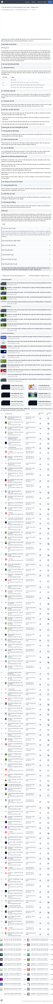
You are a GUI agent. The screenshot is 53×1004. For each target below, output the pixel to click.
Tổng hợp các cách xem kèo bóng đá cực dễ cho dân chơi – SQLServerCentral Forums (13, 275)
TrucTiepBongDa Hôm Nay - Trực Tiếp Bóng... (15, 532)
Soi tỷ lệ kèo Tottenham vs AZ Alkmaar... (14, 703)
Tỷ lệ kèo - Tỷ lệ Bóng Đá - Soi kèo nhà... (15, 879)
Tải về (50, 2)
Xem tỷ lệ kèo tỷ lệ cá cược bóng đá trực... (15, 538)
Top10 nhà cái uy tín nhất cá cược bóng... (15, 522)
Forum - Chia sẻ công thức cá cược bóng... (14, 564)
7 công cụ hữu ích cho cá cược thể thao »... (15, 656)
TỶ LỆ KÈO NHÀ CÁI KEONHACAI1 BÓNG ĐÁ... (15, 468)
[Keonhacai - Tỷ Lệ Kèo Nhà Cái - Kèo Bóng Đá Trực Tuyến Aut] (3, 288)
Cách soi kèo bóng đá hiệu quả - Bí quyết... (15, 608)
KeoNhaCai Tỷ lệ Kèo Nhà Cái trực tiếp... (16, 548)
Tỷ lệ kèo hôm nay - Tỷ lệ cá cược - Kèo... (15, 780)
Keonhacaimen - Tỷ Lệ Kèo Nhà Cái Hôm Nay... (15, 603)
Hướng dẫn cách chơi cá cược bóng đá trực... (14, 635)
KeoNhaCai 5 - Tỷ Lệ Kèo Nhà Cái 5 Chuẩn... (15, 575)
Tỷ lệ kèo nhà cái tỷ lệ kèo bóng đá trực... (15, 645)
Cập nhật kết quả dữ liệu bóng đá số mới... (15, 759)
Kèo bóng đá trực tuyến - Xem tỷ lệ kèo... (15, 724)
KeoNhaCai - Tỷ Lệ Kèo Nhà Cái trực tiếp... (15, 719)
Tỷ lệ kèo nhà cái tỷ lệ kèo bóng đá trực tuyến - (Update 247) (24, 269)
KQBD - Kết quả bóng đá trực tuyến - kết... (14, 492)
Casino (33, 2)
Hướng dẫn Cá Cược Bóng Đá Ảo (15, 518)
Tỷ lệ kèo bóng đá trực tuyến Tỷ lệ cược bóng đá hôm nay (39, 275)
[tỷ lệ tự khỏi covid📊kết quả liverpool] (3, 283)
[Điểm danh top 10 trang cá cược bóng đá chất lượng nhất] (3, 342)
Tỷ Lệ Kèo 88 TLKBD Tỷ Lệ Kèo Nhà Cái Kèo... (14, 673)
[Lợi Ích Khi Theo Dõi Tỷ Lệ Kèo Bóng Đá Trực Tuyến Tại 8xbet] (3, 380)
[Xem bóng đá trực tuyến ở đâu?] (3, 356)
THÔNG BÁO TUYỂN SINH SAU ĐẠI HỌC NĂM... (16, 497)
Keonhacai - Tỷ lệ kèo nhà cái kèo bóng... (15, 422)
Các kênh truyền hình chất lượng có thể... (15, 580)
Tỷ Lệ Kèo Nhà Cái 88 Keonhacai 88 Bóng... (15, 749)
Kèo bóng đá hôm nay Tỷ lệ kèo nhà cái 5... (15, 485)
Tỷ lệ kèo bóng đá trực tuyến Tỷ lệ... (15, 837)
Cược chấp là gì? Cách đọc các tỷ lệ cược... (15, 812)
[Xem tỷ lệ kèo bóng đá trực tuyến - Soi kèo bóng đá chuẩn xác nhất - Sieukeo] (3, 293)
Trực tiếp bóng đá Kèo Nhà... (15, 784)
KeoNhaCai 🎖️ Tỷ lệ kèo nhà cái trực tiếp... (15, 618)
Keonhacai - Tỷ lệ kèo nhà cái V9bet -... (14, 754)
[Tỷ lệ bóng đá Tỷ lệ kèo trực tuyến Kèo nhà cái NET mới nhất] (3, 351)
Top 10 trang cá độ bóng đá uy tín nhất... (15, 911)
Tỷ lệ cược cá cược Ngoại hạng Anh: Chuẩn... (15, 858)
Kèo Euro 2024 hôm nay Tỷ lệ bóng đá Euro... (14, 463)
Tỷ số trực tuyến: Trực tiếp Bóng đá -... (15, 842)
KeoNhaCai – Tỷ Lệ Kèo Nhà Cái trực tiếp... (15, 457)
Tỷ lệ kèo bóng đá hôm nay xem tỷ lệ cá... (15, 586)
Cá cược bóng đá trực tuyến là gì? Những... (15, 554)
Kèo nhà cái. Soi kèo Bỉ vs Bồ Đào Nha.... (15, 885)
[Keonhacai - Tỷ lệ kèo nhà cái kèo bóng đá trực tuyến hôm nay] (3, 347)
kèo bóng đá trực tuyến (35, 1001)
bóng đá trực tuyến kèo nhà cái (15, 419)
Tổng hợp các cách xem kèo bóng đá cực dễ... (15, 433)
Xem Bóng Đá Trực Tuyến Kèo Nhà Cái (15, 362)
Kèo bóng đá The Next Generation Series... (13, 438)
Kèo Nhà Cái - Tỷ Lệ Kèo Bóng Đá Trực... (15, 503)
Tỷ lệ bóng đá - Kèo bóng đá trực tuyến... (15, 714)
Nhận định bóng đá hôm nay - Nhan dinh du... (15, 417)
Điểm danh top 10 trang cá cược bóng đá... (15, 933)
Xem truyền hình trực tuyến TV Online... (15, 922)
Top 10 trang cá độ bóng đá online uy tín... (14, 917)
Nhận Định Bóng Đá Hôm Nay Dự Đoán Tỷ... (15, 640)
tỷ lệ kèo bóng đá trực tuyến (14, 424)
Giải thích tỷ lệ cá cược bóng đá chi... (15, 661)
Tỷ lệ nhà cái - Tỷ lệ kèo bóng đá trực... (15, 807)
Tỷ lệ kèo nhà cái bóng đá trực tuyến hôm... (15, 789)
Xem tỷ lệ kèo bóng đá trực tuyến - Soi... (15, 729)
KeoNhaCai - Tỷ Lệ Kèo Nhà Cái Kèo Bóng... (15, 623)
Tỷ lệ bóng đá (11, 689)
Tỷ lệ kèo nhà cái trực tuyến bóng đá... (15, 827)
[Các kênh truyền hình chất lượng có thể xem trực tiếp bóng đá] (3, 370)
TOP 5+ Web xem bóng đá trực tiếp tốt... (15, 596)
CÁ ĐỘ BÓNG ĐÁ (12, 447)
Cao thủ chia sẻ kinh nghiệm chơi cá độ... (15, 570)
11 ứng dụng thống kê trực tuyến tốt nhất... (15, 427)
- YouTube (10, 451)
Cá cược (27, 2)
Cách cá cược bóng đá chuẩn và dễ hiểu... (15, 734)
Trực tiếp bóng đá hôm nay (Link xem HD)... (15, 508)
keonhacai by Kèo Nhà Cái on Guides (15, 822)
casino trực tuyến (42, 2)
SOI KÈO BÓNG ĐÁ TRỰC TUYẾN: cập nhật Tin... (15, 480)
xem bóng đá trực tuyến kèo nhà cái (30, 452)
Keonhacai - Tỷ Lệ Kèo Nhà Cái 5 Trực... (15, 744)
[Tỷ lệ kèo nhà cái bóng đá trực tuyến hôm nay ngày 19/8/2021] (3, 337)
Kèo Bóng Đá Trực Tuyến (12, 284)
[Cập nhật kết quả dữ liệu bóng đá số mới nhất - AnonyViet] (3, 298)
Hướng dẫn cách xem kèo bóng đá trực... (15, 650)
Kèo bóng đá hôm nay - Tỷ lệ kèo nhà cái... (15, 474)
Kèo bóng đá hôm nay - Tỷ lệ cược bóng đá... (15, 628)
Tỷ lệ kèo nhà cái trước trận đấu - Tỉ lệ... (15, 527)
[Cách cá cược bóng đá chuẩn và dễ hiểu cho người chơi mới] (3, 302)
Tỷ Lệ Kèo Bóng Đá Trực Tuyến (13, 338)
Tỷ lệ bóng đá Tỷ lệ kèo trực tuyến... (14, 443)
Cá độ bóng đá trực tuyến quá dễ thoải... (15, 543)
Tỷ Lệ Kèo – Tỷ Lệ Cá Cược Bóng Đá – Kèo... (15, 678)
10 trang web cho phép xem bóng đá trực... (15, 794)
